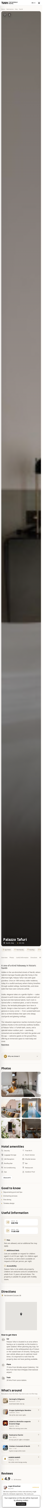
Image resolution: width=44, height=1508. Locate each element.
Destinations (10, 9)
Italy (16, 9)
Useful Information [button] (22, 958)
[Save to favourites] (5, 15)
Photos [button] (12, 958)
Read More (5, 1045)
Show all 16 (7, 1178)
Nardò (21, 9)
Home (3, 9)
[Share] (9, 15)
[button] (21, 1314)
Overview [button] (4, 958)
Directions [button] (34, 958)
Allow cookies (21, 1504)
